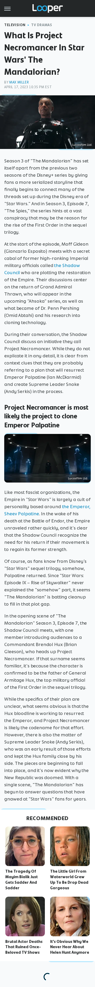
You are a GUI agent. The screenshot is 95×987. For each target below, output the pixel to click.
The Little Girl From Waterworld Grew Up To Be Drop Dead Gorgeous (69, 879)
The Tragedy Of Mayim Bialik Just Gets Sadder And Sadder (21, 879)
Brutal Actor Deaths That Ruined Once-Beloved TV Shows (23, 947)
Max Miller (19, 82)
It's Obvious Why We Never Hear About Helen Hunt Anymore (69, 947)
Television (15, 25)
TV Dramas (41, 25)
